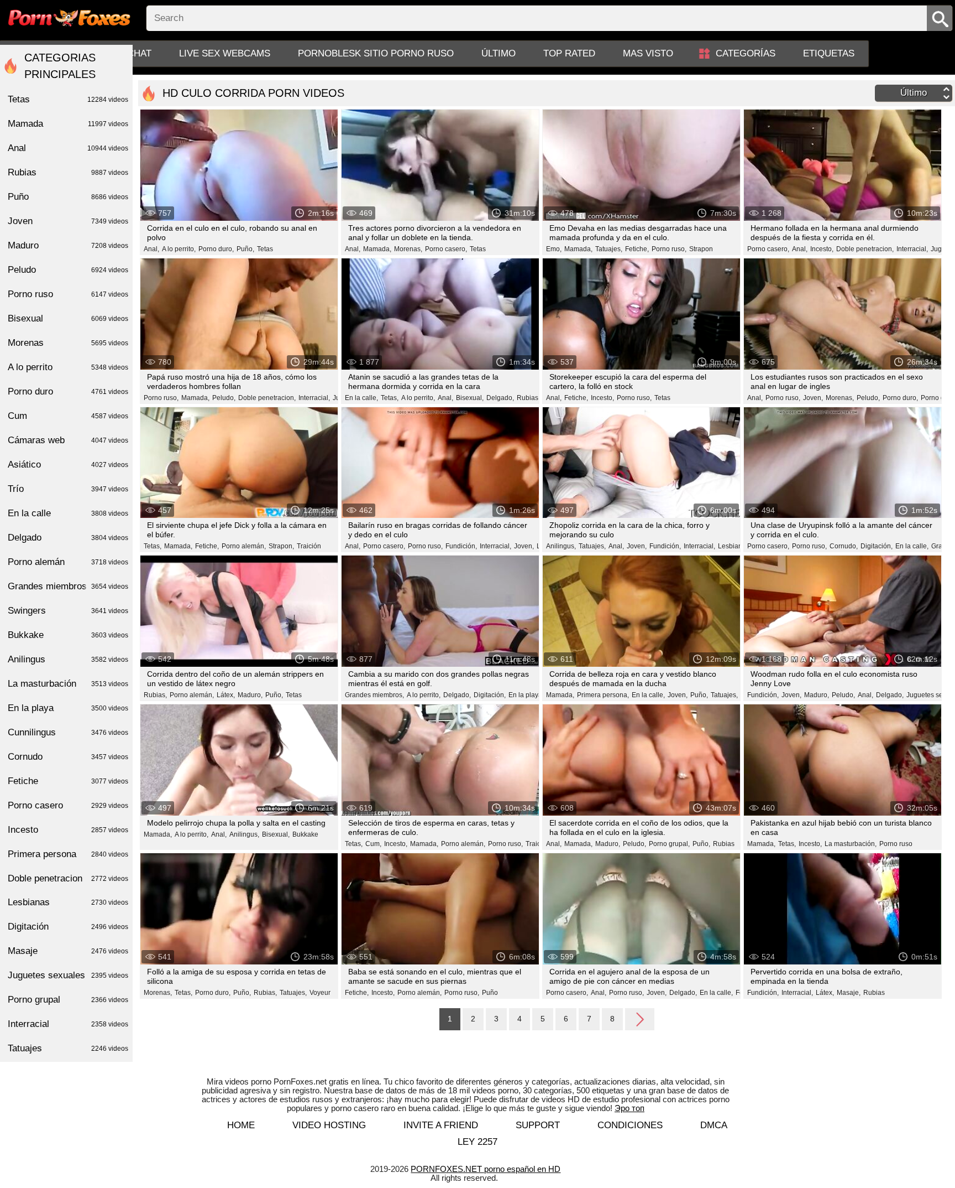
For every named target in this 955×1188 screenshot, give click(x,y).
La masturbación (68, 683)
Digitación (68, 926)
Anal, (151, 249)
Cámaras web (68, 440)
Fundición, (461, 546)
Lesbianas (68, 902)
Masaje (68, 951)
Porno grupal (68, 999)
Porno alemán (68, 562)
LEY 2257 (477, 1142)
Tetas (265, 249)
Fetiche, (637, 249)
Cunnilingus (68, 732)
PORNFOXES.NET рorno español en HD (485, 1169)
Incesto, (821, 249)
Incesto (68, 829)
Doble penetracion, (865, 249)
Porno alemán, (244, 546)
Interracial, (912, 249)
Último (498, 53)
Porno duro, (216, 249)
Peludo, (223, 398)
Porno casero (68, 805)
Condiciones (630, 1125)
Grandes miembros (68, 586)
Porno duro (68, 391)
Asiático (68, 464)
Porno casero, (446, 249)
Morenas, (408, 249)
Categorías (745, 53)
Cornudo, (844, 546)
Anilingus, (561, 546)
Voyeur (319, 993)
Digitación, (876, 546)
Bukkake (305, 834)
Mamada (68, 123)
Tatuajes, (608, 249)
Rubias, (155, 695)
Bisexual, (470, 398)
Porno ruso (895, 844)
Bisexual (68, 318)
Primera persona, (603, 695)
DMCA (713, 1125)
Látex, (226, 695)
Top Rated (569, 53)
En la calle (68, 513)
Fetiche (68, 781)
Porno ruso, (669, 249)
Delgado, (500, 398)
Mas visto (648, 53)
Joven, (813, 398)
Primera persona (68, 854)
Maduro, (250, 695)
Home (241, 1125)
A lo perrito (68, 367)
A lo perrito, (179, 249)
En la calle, (361, 398)
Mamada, (377, 249)
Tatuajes (68, 1048)
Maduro (68, 245)
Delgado (68, 537)
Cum (68, 416)
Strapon (701, 249)
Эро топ (629, 1108)
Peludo (68, 269)
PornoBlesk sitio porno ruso (376, 53)
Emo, (554, 249)
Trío (68, 489)
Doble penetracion (68, 878)
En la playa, (526, 695)
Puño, (245, 249)
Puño (490, 993)
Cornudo (68, 756)
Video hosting (329, 1125)
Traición (309, 546)
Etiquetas (828, 53)
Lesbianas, (734, 546)
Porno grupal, (669, 844)
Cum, (373, 844)
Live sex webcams (224, 53)
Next (640, 1018)
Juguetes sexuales (68, 975)
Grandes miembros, (374, 695)
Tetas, (389, 398)
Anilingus (68, 659)
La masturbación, (851, 844)
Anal (68, 148)
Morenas (68, 343)
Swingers (68, 610)
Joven (68, 221)
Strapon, (281, 546)
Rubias (527, 398)
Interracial (68, 1024)
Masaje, (848, 993)
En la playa (68, 708)
